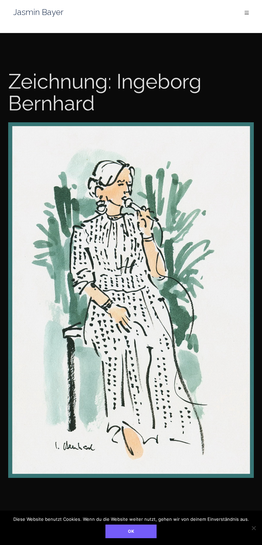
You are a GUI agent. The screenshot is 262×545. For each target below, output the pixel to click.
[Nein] (253, 528)
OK (131, 531)
